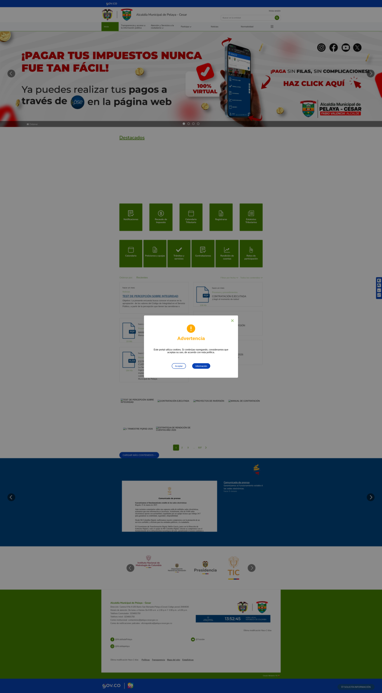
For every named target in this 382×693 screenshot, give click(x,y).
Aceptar (179, 366)
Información (201, 366)
